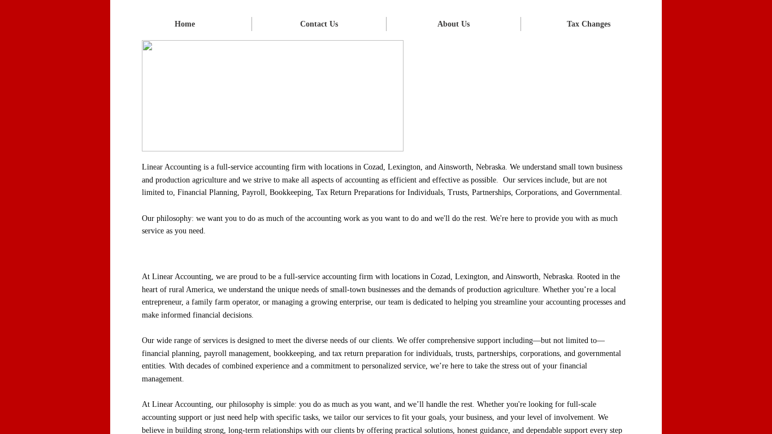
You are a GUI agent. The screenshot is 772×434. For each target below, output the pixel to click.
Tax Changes (588, 24)
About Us (453, 24)
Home (185, 24)
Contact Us (319, 24)
